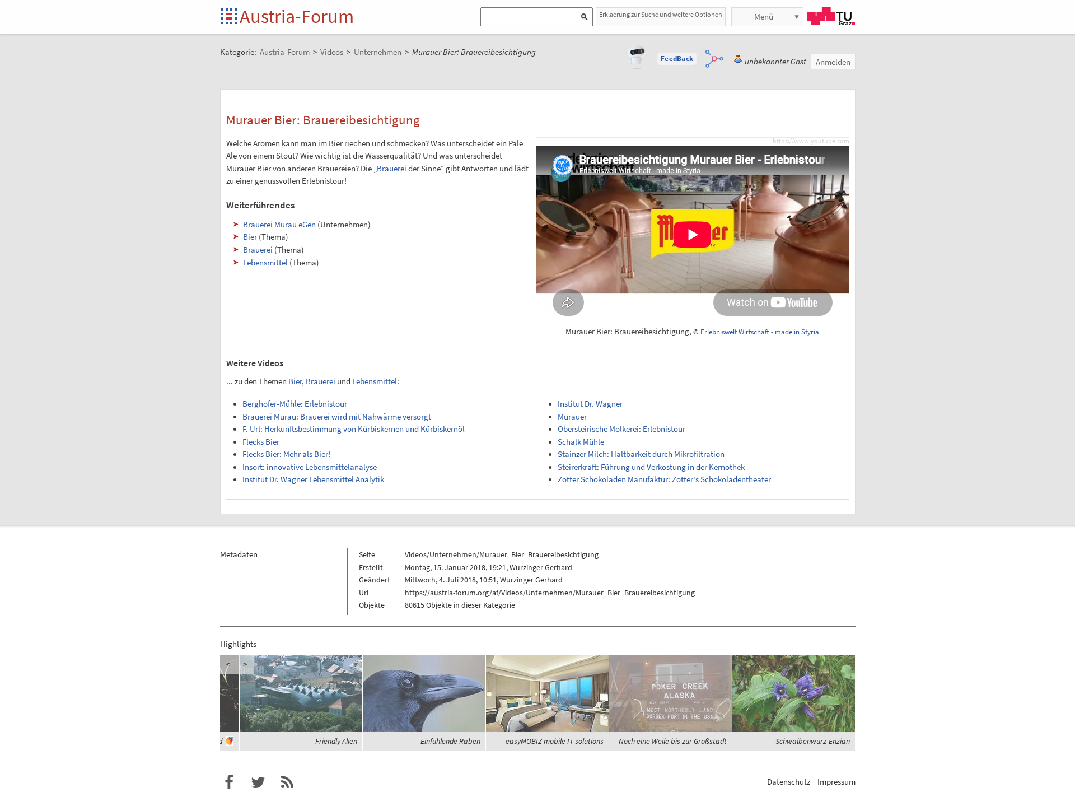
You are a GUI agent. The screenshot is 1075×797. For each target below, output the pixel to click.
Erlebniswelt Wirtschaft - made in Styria (759, 332)
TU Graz (831, 16)
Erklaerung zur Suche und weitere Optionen (660, 14)
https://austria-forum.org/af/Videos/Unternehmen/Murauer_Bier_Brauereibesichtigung (550, 593)
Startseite (230, 17)
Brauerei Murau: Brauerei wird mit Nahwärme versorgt (336, 417)
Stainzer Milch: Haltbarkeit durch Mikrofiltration (641, 454)
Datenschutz (788, 781)
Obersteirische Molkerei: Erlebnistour (621, 429)
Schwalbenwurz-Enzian (812, 741)
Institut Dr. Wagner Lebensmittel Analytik (313, 479)
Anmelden (833, 62)
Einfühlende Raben (450, 741)
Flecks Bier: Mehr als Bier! (286, 454)
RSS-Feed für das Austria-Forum (287, 782)
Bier (250, 236)
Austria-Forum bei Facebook (229, 782)
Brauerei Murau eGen (279, 224)
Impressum (836, 781)
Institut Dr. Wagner (590, 404)
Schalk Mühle (581, 442)
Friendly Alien (336, 741)
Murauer (572, 417)
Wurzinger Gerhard (541, 567)
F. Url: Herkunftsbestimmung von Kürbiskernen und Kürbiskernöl (353, 429)
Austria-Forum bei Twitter (258, 782)
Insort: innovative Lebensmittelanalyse (309, 467)
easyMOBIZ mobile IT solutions (555, 741)
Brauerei (391, 168)
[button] (677, 59)
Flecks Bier (260, 442)
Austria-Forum (297, 16)
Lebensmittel (265, 262)
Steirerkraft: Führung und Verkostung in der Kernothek (651, 467)
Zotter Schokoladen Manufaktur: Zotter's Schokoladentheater (664, 479)
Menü (763, 16)
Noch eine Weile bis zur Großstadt (673, 741)
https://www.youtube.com (811, 141)
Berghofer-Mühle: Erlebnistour (294, 404)
